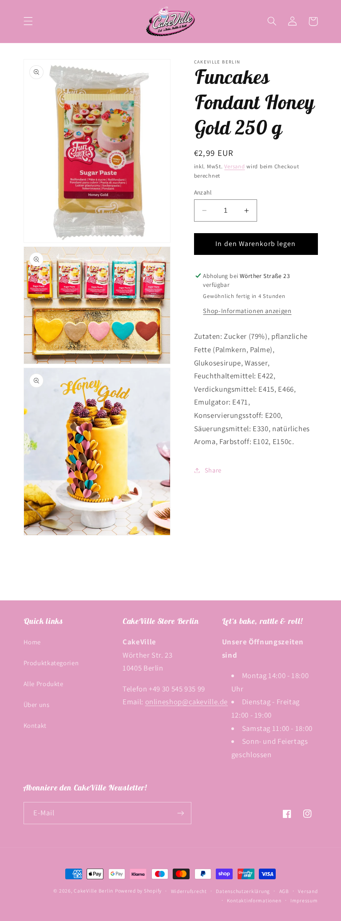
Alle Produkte (43, 683)
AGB (284, 891)
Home (32, 642)
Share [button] (213, 470)
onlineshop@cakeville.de (186, 702)
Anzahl (203, 192)
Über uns (37, 704)
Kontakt (35, 725)
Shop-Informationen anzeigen (247, 310)
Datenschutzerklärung (243, 891)
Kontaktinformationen (254, 900)
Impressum (304, 900)
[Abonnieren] (180, 813)
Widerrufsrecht (189, 891)
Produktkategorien (51, 663)
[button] (28, 21)
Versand (234, 166)
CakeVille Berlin (93, 890)
